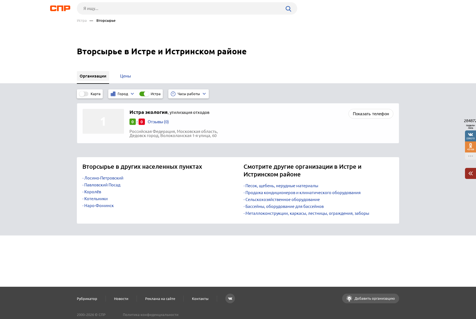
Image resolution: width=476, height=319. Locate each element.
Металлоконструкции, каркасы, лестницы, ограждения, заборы (307, 213)
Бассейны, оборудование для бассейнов (284, 206)
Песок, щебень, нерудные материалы (281, 186)
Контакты (200, 298)
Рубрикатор (87, 298)
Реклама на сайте (160, 298)
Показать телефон (371, 113)
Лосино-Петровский (103, 178)
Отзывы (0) (158, 121)
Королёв (92, 192)
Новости (121, 298)
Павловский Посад (102, 185)
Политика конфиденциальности (150, 314)
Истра (82, 20)
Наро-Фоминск (99, 205)
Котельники (96, 199)
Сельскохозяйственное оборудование (282, 199)
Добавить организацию (374, 298)
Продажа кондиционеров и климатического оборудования (303, 193)
